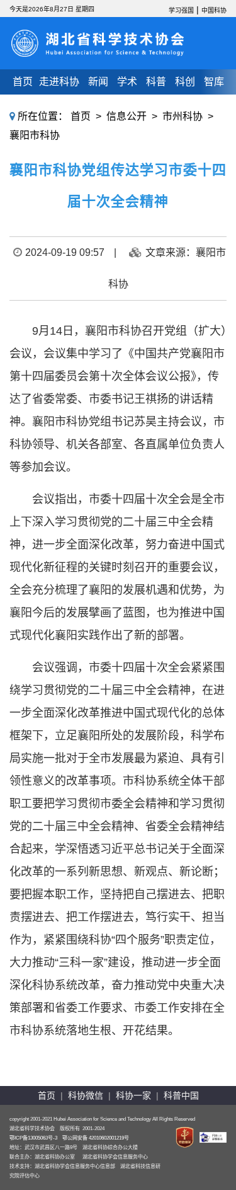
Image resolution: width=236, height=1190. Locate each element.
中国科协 (214, 10)
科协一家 (133, 1095)
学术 (127, 81)
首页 (23, 81)
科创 (185, 81)
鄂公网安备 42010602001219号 (95, 1138)
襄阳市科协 (34, 135)
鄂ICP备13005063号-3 (33, 1138)
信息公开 (126, 116)
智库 (214, 81)
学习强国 (181, 10)
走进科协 (59, 81)
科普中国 (181, 1095)
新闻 (98, 81)
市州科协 (182, 116)
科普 (156, 81)
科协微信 (85, 1095)
